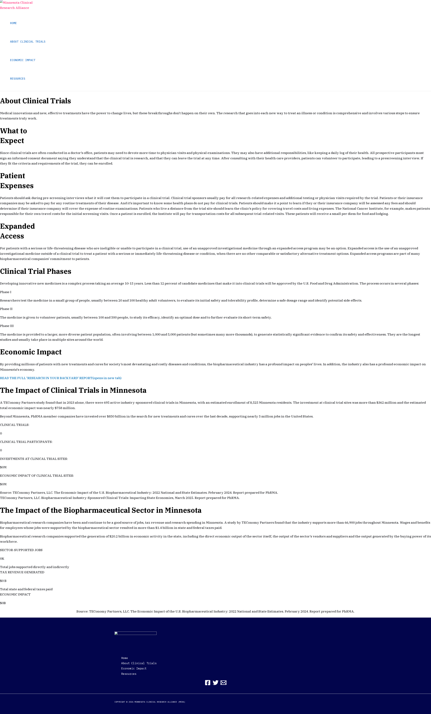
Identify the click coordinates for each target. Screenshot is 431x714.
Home (124, 658)
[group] (215, 429)
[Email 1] (223, 684)
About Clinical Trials (139, 663)
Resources (128, 673)
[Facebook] (208, 684)
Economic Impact (133, 668)
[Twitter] (216, 684)
